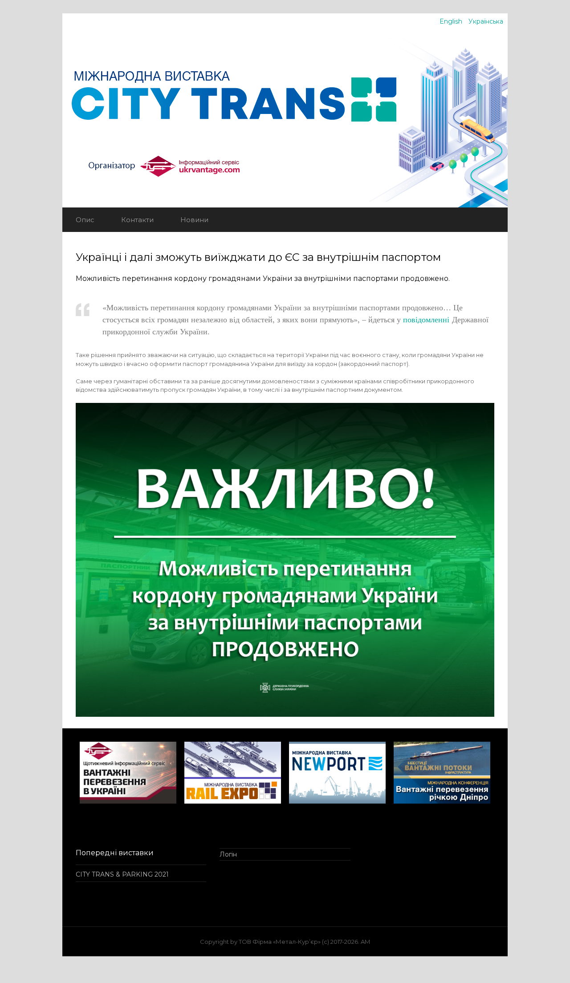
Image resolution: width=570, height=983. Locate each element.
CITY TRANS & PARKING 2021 (122, 874)
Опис (85, 219)
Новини (194, 219)
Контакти (137, 219)
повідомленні (427, 319)
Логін (228, 854)
